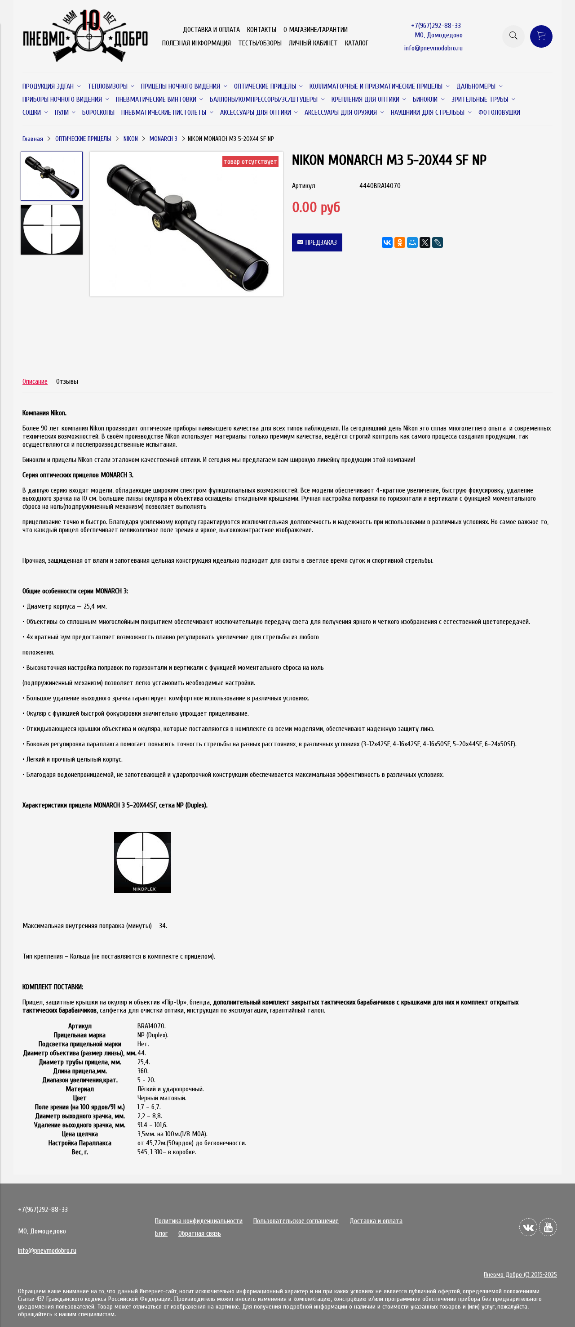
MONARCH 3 (163, 139)
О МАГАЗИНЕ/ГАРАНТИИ (315, 30)
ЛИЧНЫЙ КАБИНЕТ (313, 43)
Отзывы (67, 381)
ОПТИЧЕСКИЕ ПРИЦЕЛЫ (83, 139)
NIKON (131, 139)
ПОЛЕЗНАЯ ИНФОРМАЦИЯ (196, 43)
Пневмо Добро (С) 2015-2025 (520, 1274)
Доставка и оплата (375, 1221)
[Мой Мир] (412, 242)
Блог (161, 1233)
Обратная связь (199, 1233)
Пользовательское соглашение (296, 1221)
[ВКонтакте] (387, 242)
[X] (425, 242)
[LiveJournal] (437, 242)
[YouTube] (548, 1227)
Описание (35, 381)
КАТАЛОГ (356, 43)
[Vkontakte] (528, 1227)
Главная (32, 139)
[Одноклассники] (399, 242)
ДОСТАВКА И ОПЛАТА (211, 30)
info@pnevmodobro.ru (433, 48)
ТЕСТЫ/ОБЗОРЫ (260, 43)
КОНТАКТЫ (261, 30)
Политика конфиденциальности (199, 1221)
